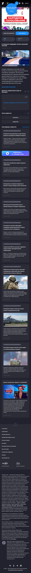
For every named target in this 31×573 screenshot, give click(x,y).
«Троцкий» (8, 505)
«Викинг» (4, 505)
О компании (4, 428)
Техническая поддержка (7, 452)
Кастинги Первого (6, 440)
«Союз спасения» (15, 504)
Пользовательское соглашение (9, 446)
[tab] (9, 33)
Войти (26, 3)
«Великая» (14, 505)
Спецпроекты (5, 431)
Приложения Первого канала (8, 437)
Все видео (4, 443)
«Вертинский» (20, 505)
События (4, 455)
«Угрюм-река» (23, 504)
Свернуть (15, 425)
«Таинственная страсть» (7, 507)
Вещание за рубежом (20, 466)
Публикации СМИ (5, 457)
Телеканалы (13, 538)
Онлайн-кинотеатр (6, 434)
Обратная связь (5, 449)
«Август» (19, 502)
